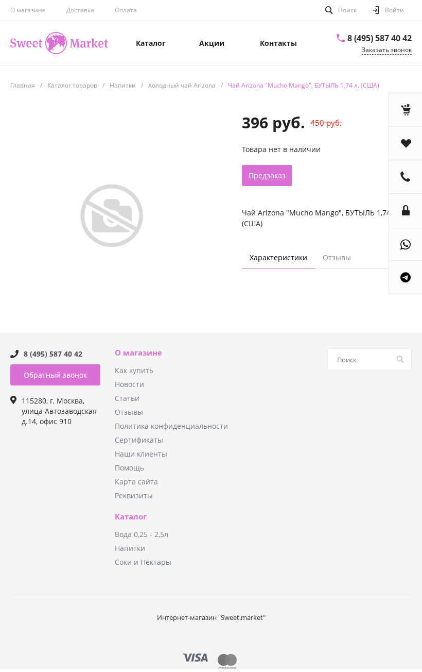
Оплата (126, 10)
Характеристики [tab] (278, 257)
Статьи (127, 398)
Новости (129, 384)
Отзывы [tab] (337, 257)
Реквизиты (134, 495)
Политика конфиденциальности (171, 426)
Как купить (134, 370)
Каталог (131, 517)
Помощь (129, 468)
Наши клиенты (141, 454)
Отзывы (129, 412)
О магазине (28, 10)
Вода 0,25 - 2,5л (141, 534)
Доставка (80, 10)
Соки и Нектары (143, 562)
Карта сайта (136, 481)
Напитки (130, 548)
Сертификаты (139, 440)
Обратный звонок (55, 375)
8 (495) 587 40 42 (379, 38)
